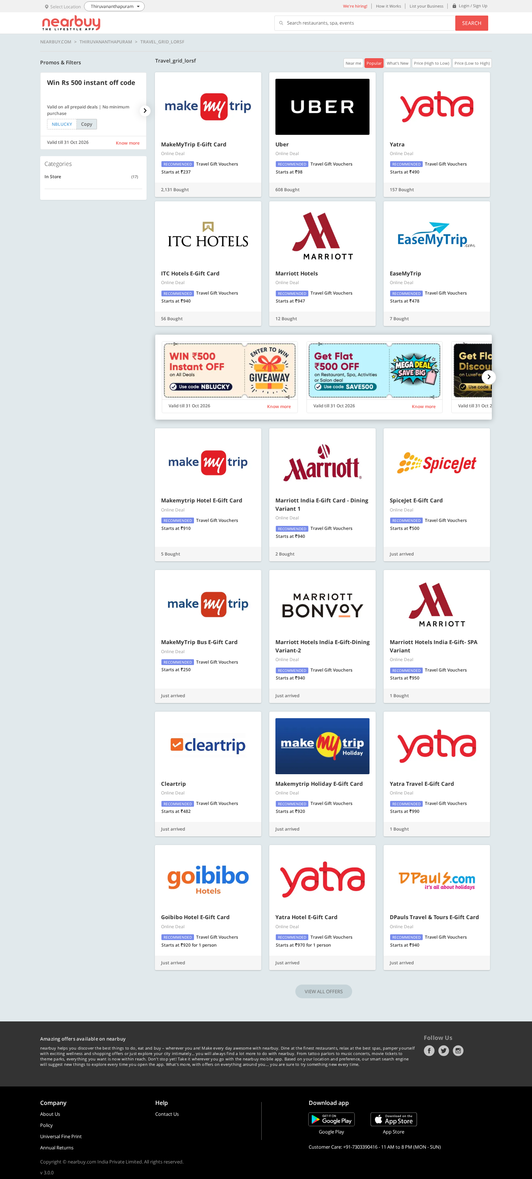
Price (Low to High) (472, 63)
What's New (398, 63)
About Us (50, 1114)
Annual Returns (56, 1147)
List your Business (426, 6)
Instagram (458, 1050)
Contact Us (167, 1114)
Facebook (429, 1050)
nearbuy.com (55, 41)
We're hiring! (355, 6)
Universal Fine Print (61, 1136)
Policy (46, 1125)
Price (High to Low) (431, 63)
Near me (353, 63)
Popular (374, 63)
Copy (86, 124)
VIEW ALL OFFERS (324, 991)
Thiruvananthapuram (106, 41)
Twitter (443, 1050)
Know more (128, 143)
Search (471, 23)
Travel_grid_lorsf (162, 41)
